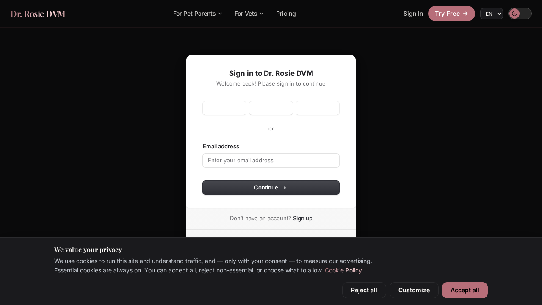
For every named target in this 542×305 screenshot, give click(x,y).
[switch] (520, 13)
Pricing (286, 13)
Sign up (302, 218)
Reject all (364, 290)
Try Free (447, 13)
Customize (414, 290)
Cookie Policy (343, 270)
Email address (221, 146)
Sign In (413, 13)
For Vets (246, 13)
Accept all (465, 290)
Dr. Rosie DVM (38, 13)
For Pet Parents (194, 13)
